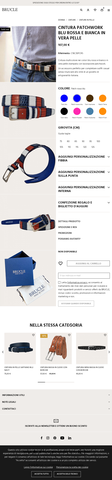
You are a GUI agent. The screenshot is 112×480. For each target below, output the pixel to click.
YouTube (62, 437)
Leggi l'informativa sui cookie (38, 467)
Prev (3, 352)
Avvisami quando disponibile (76, 303)
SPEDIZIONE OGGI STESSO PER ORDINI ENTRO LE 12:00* (56, 3)
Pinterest (54, 437)
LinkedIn (69, 437)
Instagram (47, 437)
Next (109, 352)
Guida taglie (64, 134)
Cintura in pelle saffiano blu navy (18, 369)
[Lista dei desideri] (95, 10)
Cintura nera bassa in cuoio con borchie (90, 369)
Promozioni (65, 233)
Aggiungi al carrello (88, 264)
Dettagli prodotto (69, 221)
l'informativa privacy (77, 283)
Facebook (41, 437)
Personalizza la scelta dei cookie (72, 467)
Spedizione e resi (67, 227)
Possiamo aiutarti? (69, 239)
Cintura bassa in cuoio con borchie (53, 369)
